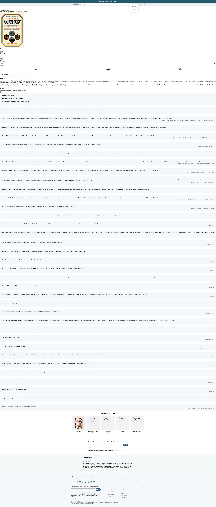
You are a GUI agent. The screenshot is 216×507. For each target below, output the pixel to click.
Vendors (122, 493)
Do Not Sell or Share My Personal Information (137, 486)
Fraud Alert (135, 491)
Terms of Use (135, 478)
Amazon (2, 76)
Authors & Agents (124, 478)
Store (95, 8)
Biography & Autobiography (5, 90)
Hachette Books (3, 57)
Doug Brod (3, 50)
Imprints (101, 8)
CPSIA (134, 493)
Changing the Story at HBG (113, 489)
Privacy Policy (136, 480)
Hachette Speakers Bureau (126, 485)
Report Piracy (136, 489)
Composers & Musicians (17, 90)
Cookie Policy (136, 482)
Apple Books (8, 76)
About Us (107, 8)
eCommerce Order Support (126, 483)
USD (134, 8)
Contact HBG (123, 489)
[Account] (141, 4)
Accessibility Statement (112, 491)
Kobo (35, 76)
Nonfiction (2, 88)
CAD (134, 9)
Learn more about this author (89, 469)
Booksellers (123, 497)
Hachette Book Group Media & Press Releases (113, 493)
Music (24, 90)
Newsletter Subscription (112, 483)
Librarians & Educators (125, 482)
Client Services (123, 480)
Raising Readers (124, 495)
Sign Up (125, 444)
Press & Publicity (111, 496)
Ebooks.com (30, 76)
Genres (77, 8)
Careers (122, 487)
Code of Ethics (136, 483)
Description (2, 78)
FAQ (121, 491)
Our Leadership (111, 480)
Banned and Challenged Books (112, 486)
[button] (108, 48)
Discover (89, 8)
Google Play (23, 76)
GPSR (134, 494)
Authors (83, 8)
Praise (1, 91)
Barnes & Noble (16, 76)
